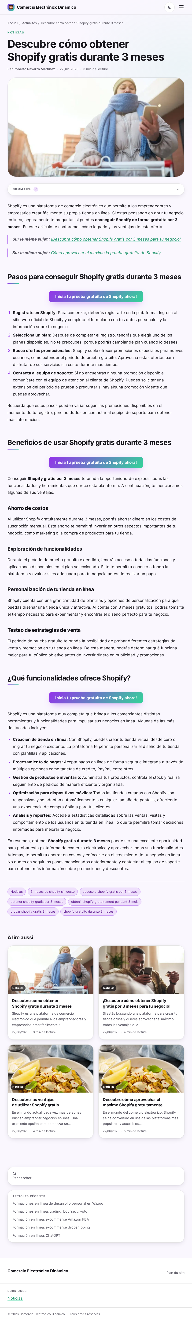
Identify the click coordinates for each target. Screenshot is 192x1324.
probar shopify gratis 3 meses (33, 911)
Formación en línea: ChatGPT (36, 1235)
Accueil (12, 23)
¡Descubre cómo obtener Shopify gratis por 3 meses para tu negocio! (116, 239)
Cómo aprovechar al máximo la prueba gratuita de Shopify (106, 252)
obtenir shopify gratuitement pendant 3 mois (104, 901)
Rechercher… (23, 1178)
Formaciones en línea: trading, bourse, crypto (49, 1211)
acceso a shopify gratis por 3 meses (110, 891)
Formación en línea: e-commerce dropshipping (51, 1227)
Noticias (15, 32)
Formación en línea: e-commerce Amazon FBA (50, 1219)
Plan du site (175, 1273)
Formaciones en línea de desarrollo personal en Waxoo (57, 1203)
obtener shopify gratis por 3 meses (37, 901)
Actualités (29, 23)
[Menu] (181, 7)
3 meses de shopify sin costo (53, 891)
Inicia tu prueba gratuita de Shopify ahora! (96, 296)
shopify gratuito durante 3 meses (88, 911)
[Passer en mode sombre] (169, 7)
